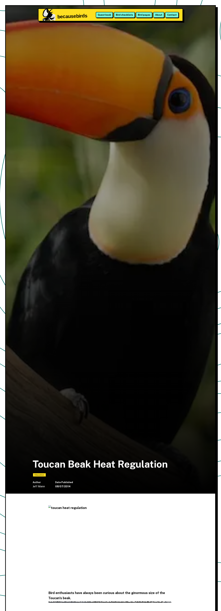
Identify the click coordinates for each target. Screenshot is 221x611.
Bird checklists (124, 15)
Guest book (104, 15)
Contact (172, 15)
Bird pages (144, 15)
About (158, 15)
